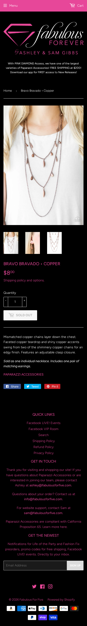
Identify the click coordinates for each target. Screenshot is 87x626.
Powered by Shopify (61, 599)
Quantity (9, 293)
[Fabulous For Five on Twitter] (34, 587)
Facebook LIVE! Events (44, 423)
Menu (13, 6)
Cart (80, 6)
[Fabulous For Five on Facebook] (42, 587)
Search (43, 435)
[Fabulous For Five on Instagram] (50, 587)
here (63, 527)
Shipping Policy (43, 441)
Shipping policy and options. (24, 280)
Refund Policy (43, 447)
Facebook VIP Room (43, 429)
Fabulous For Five (31, 599)
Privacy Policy (44, 453)
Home (7, 90)
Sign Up (75, 565)
